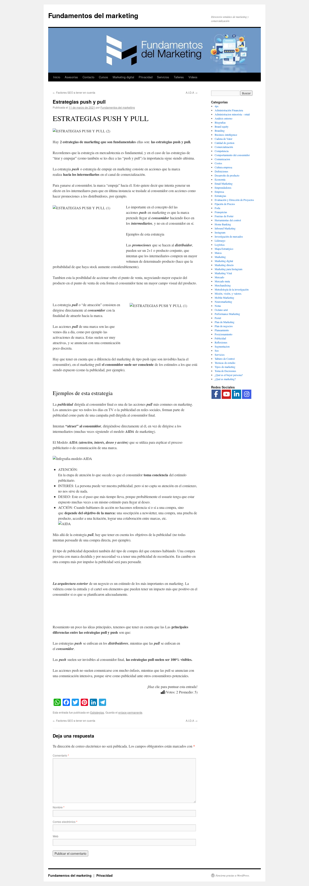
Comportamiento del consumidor (232, 155)
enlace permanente (130, 712)
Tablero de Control (225, 358)
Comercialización (224, 147)
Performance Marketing (227, 314)
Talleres (179, 77)
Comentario (61, 755)
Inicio (56, 77)
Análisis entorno (223, 118)
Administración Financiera (229, 110)
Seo (217, 350)
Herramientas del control (228, 220)
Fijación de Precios (225, 204)
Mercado (219, 277)
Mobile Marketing (224, 297)
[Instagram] (246, 394)
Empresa (219, 191)
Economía (220, 179)
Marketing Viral (223, 273)
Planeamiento (222, 330)
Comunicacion (222, 159)
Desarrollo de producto (227, 175)
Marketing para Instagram (228, 269)
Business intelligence (226, 134)
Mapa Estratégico (224, 248)
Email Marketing (224, 183)
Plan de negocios (224, 326)
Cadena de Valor (223, 139)
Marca (218, 253)
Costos (218, 163)
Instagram (220, 232)
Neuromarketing (223, 301)
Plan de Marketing (224, 322)
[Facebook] (216, 394)
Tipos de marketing (225, 367)
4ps (217, 106)
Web (55, 836)
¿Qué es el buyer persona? (229, 375)
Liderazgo (220, 240)
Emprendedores (223, 187)
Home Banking (223, 224)
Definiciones (221, 171)
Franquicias (221, 212)
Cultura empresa (223, 167)
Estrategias (97, 712)
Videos (192, 77)
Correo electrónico (65, 822)
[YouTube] (226, 394)
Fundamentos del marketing (93, 15)
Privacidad (145, 77)
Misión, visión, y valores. (228, 293)
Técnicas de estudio (225, 362)
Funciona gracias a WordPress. (233, 875)
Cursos (103, 77)
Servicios (163, 77)
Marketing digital (123, 77)
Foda (217, 208)
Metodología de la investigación (232, 289)
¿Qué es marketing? (225, 379)
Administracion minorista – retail (232, 114)
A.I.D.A (191, 92)
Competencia (221, 151)
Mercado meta (222, 281)
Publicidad (220, 338)
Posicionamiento (223, 334)
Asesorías (71, 77)
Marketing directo (224, 265)
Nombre (58, 807)
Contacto (88, 77)
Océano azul (221, 310)
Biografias (220, 122)
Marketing (220, 257)
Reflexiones (221, 342)
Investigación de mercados (229, 236)
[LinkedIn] (236, 394)
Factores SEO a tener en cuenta (74, 92)
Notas (218, 305)
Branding (220, 130)
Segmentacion (222, 346)
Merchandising (223, 285)
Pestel (218, 318)
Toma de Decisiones (225, 371)
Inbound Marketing (225, 228)
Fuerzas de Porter (224, 216)
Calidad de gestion (224, 143)
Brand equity (221, 126)
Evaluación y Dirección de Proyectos (234, 200)
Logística (219, 244)
